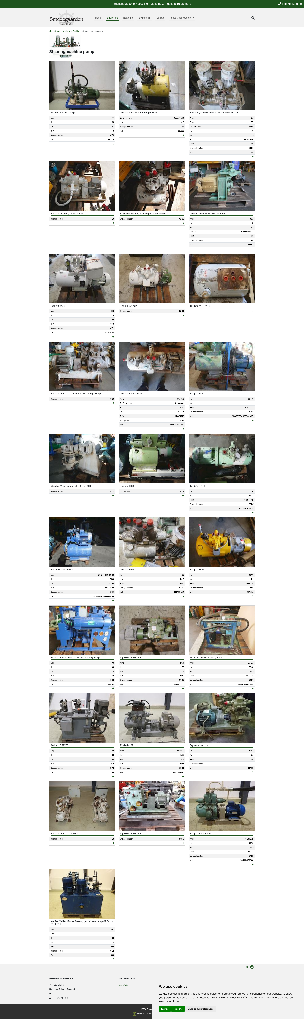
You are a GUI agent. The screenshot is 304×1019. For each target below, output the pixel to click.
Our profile (123, 984)
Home (98, 17)
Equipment (112, 17)
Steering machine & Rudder (66, 31)
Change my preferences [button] (201, 1008)
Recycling (128, 17)
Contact (160, 17)
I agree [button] (164, 1008)
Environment (144, 17)
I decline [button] (178, 1008)
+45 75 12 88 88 (292, 3)
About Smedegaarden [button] (181, 17)
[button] (253, 17)
